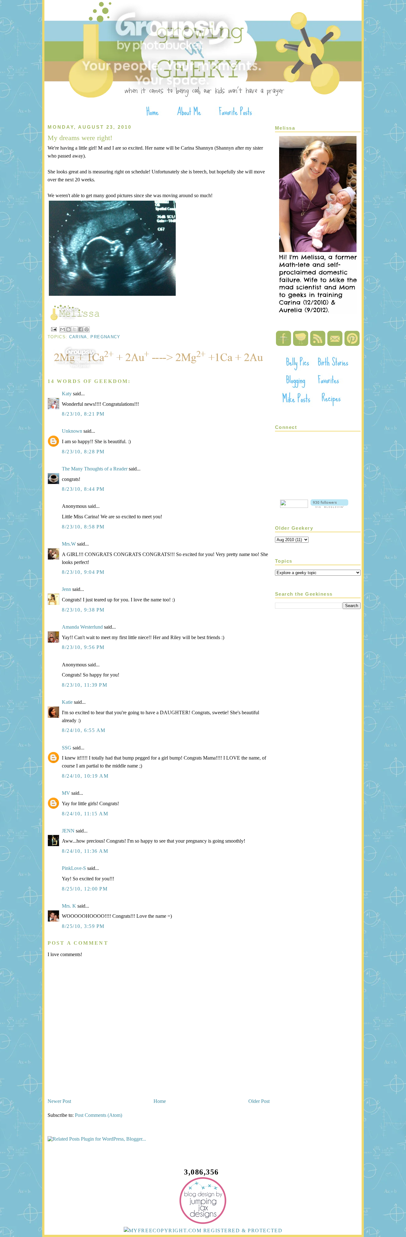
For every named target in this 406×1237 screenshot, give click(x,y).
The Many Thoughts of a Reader (95, 468)
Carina (78, 336)
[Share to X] (74, 329)
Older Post (259, 1101)
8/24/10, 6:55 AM (84, 730)
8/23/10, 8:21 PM (83, 414)
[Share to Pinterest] (86, 329)
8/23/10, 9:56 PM (83, 647)
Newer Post (59, 1101)
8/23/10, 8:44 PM (83, 489)
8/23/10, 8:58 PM (83, 526)
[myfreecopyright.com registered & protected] (203, 1230)
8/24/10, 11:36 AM (85, 851)
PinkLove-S (74, 868)
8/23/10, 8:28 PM (83, 451)
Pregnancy (105, 336)
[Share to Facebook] (80, 329)
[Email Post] (54, 329)
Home (160, 1101)
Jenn (66, 589)
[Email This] (62, 329)
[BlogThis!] (68, 329)
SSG (66, 747)
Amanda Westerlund (82, 627)
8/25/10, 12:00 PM (85, 888)
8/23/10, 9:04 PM (83, 572)
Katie (67, 702)
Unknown (72, 431)
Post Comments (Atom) (98, 1115)
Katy (67, 393)
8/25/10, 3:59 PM (83, 926)
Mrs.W (69, 544)
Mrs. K (69, 906)
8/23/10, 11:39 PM (85, 685)
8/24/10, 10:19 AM (85, 776)
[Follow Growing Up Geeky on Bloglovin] (329, 506)
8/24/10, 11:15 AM (85, 813)
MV (66, 793)
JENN (69, 830)
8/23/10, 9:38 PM (83, 609)
